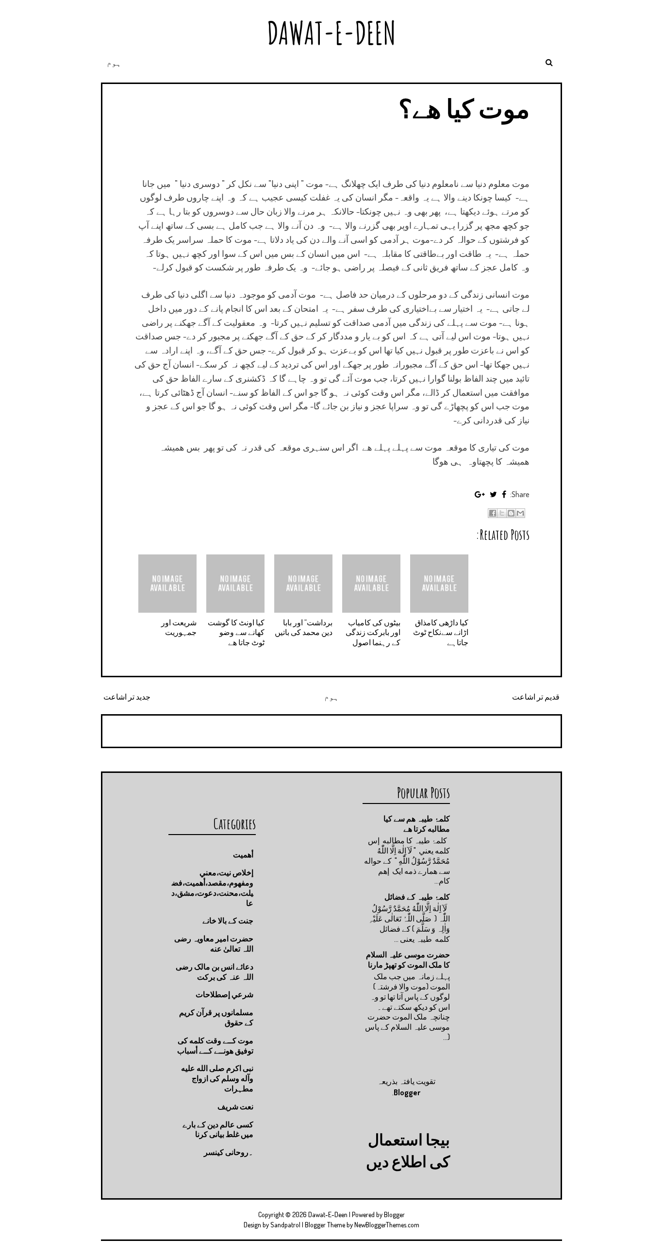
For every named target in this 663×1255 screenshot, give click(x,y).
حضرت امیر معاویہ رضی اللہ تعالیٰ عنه (213, 944)
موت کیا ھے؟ (464, 108)
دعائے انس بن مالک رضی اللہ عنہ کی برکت (214, 972)
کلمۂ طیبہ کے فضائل (417, 897)
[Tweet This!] (493, 494)
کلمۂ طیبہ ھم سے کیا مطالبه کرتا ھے (416, 824)
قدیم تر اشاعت (536, 697)
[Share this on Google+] (479, 494)
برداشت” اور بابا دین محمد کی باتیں (303, 627)
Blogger (407, 1092)
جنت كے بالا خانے (227, 920)
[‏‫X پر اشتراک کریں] (502, 513)
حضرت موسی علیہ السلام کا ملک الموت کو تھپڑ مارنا (408, 960)
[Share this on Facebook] (504, 494)
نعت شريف (235, 1106)
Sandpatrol (285, 1225)
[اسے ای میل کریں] (520, 513)
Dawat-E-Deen (331, 32)
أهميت (243, 854)
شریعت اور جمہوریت (179, 627)
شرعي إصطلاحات (224, 994)
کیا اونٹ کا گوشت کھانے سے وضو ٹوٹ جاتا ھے (236, 633)
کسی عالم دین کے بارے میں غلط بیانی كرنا (217, 1129)
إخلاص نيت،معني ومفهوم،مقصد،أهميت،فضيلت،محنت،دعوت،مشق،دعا (212, 887)
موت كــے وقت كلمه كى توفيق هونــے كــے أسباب (215, 1045)
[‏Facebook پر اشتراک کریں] (492, 513)
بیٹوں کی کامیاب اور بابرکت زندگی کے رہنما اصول (373, 633)
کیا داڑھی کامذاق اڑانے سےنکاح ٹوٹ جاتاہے (440, 633)
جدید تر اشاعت (126, 697)
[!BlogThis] (511, 513)
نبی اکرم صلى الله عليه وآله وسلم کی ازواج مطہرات (217, 1078)
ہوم (114, 62)
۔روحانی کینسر (228, 1152)
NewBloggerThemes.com (386, 1225)
